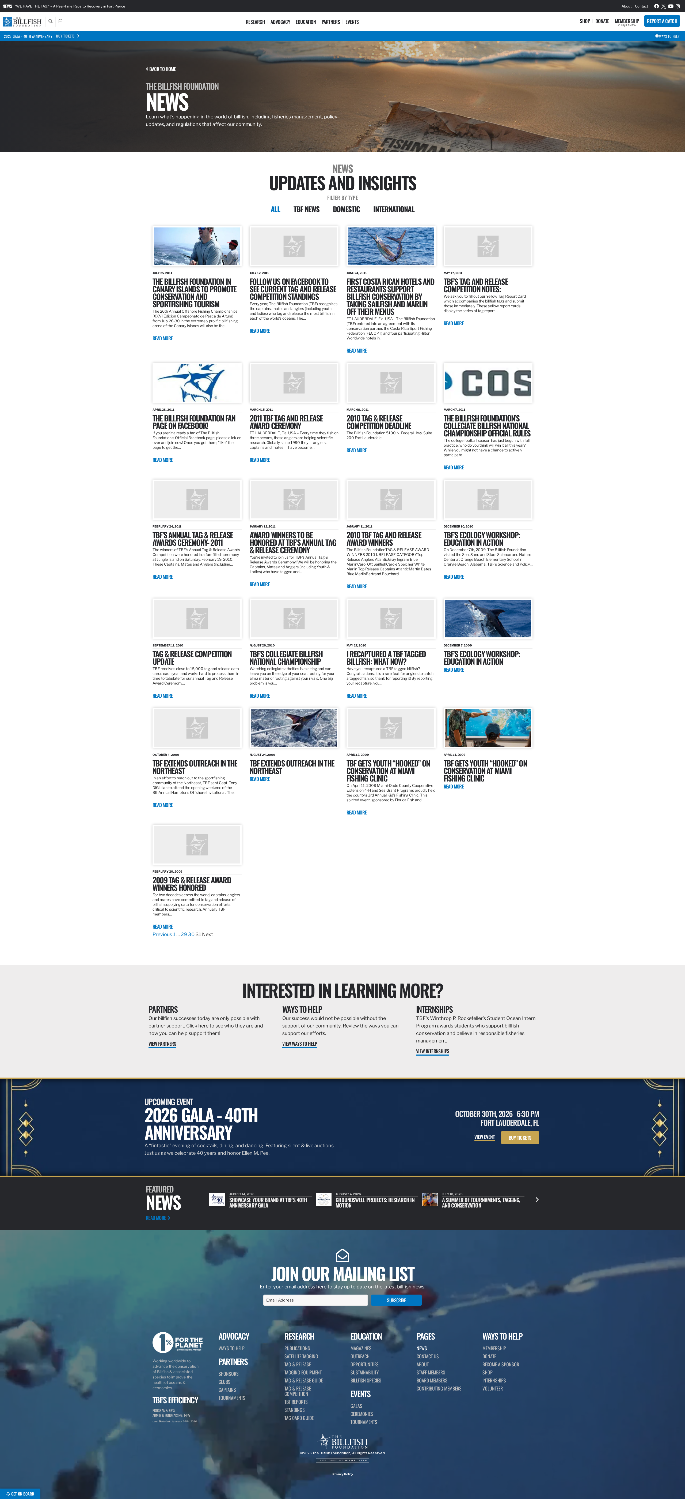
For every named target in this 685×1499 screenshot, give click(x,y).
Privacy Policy (342, 1474)
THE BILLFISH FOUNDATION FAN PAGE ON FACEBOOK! (194, 421)
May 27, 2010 (356, 645)
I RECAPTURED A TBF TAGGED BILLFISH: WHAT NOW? (386, 657)
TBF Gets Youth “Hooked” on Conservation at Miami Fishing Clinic (485, 770)
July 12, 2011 (259, 273)
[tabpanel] (342, 582)
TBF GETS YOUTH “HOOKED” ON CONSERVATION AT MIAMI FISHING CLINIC (388, 770)
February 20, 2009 (167, 871)
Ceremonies (362, 1413)
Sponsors (229, 1373)
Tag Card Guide (299, 1417)
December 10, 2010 (458, 526)
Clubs (224, 1381)
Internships (434, 1009)
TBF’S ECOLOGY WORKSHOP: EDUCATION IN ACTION (482, 538)
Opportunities (365, 1364)
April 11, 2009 (455, 755)
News (7, 6)
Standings (294, 1409)
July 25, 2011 (162, 273)
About (627, 6)
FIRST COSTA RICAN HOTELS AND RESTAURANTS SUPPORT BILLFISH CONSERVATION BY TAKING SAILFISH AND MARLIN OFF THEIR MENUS (391, 296)
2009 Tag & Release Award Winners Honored (192, 883)
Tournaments (232, 1397)
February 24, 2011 (167, 526)
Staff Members (431, 1372)
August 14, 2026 (242, 1194)
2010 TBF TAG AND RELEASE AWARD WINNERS (384, 538)
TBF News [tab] (306, 209)
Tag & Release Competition (297, 1391)
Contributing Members (439, 1388)
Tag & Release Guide (303, 1380)
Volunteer (492, 1388)
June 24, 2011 (357, 273)
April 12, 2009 (358, 755)
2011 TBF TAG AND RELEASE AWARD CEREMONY (286, 421)
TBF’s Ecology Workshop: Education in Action (482, 657)
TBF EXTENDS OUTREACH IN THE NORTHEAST (195, 766)
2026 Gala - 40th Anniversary (28, 36)
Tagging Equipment (303, 1372)
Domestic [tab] (346, 209)
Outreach (360, 1356)
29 (184, 934)
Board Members (432, 1380)
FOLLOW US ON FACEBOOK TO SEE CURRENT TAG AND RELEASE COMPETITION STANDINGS (293, 288)
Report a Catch (662, 20)
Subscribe (396, 1300)
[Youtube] (671, 6)
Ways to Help (302, 1009)
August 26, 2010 (262, 645)
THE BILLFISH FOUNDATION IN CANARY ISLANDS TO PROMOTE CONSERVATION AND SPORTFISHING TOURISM (194, 292)
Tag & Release (297, 1364)
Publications (297, 1348)
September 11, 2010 (168, 645)
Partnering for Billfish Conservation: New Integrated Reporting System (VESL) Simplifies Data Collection (100, 6)
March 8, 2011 (358, 410)
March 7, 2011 (455, 410)
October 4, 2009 (166, 755)
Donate (602, 20)
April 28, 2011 (163, 410)
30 (191, 934)
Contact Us (428, 1356)
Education (306, 21)
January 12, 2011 (263, 526)
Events (352, 21)
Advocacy (280, 21)
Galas (356, 1405)
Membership (627, 20)
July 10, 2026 (346, 1194)
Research (255, 21)
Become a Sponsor (500, 1364)
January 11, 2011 (359, 526)
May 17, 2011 (453, 273)
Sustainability (365, 1372)
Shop (585, 20)
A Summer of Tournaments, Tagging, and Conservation (375, 1202)
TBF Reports (296, 1401)
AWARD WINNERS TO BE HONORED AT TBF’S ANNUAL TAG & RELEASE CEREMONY (293, 542)
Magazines (361, 1348)
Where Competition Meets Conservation (469, 1202)
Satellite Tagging (301, 1356)
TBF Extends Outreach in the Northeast (292, 766)
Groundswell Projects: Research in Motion (268, 1202)
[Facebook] (657, 6)
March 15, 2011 (261, 410)
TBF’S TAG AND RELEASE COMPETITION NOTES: (476, 284)
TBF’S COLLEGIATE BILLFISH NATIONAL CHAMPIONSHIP (286, 657)
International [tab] (393, 209)
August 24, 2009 (263, 755)
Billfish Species (366, 1380)
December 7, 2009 (458, 645)
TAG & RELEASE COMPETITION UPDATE (192, 657)
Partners (331, 21)
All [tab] (275, 209)
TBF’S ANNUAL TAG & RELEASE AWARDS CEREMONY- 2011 (193, 538)
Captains (227, 1389)
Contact (641, 6)
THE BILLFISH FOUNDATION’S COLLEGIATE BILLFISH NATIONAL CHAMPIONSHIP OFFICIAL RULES (487, 425)
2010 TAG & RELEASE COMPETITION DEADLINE (379, 421)
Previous (162, 934)
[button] (537, 1199)
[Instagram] (678, 6)
